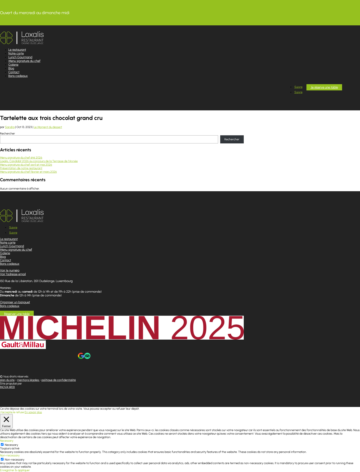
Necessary (11, 445)
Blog (11, 68)
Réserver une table (17, 314)
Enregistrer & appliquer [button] (15, 470)
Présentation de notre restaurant (21, 168)
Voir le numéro (9, 270)
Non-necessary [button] (10, 455)
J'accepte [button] (6, 412)
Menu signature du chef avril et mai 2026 (26, 164)
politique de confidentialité (58, 380)
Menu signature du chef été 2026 (21, 157)
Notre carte (16, 53)
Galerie (13, 65)
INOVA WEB (7, 387)
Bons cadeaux (18, 76)
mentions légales (28, 380)
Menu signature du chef (24, 61)
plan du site (7, 380)
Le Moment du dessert (48, 127)
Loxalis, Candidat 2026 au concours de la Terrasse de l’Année (39, 161)
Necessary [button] (6, 440)
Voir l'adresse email (13, 274)
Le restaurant (17, 50)
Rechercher (7, 133)
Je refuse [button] (18, 412)
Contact (13, 72)
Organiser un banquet (15, 302)
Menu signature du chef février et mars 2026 (28, 172)
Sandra (10, 127)
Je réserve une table (324, 87)
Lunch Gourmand (20, 57)
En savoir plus (33, 412)
